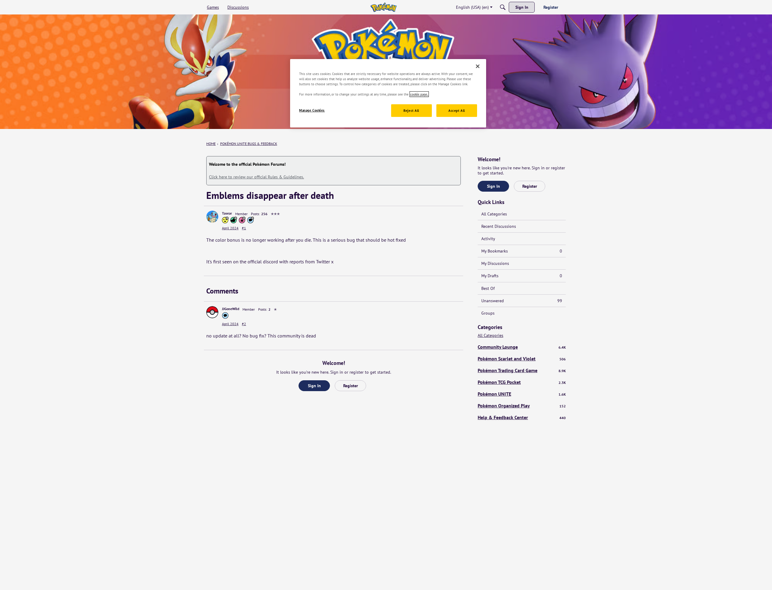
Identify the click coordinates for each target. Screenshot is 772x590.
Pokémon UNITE (522, 394)
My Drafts (521, 275)
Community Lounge (522, 347)
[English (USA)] (383, 7)
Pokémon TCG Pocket (522, 382)
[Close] (477, 66)
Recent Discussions (498, 226)
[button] (212, 217)
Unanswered (521, 300)
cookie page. (419, 94)
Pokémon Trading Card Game (522, 370)
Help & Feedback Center (522, 417)
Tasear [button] (227, 213)
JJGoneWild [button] (230, 308)
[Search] (502, 7)
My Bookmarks (521, 251)
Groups (488, 313)
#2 (244, 324)
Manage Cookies (312, 110)
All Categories (494, 214)
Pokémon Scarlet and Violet (522, 359)
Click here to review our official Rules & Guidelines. (256, 177)
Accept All (456, 110)
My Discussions (495, 263)
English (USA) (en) (472, 7)
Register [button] (350, 385)
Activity (488, 238)
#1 (244, 228)
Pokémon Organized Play (522, 406)
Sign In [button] (314, 385)
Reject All (411, 110)
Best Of (488, 288)
